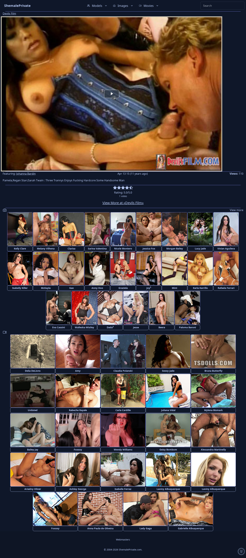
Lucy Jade (200, 248)
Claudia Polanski (123, 370)
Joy (148, 288)
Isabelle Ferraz (123, 489)
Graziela (123, 288)
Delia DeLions (32, 370)
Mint (174, 288)
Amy (77, 370)
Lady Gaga (146, 528)
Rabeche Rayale (78, 410)
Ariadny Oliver (32, 489)
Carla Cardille (123, 410)
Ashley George (77, 489)
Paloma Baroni (187, 327)
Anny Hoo (97, 288)
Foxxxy (78, 449)
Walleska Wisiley (84, 327)
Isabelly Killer (20, 288)
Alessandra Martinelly (213, 449)
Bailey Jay (32, 449)
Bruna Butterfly (213, 370)
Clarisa (71, 248)
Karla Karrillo (200, 288)
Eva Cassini (58, 327)
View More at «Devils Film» (123, 203)
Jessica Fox (149, 248)
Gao (71, 288)
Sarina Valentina (97, 248)
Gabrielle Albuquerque (191, 528)
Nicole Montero (123, 248)
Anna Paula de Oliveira (100, 528)
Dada (110, 327)
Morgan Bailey (174, 248)
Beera (161, 327)
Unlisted (32, 410)
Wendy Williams (123, 449)
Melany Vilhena (46, 248)
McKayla (46, 288)
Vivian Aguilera (226, 248)
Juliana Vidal (168, 410)
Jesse (136, 327)
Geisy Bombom (168, 449)
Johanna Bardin (26, 173)
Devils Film (9, 13)
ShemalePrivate (17, 5)
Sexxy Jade (168, 370)
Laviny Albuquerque (168, 489)
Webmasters (123, 539)
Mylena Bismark (213, 410)
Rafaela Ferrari (226, 288)
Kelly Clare (20, 248)
